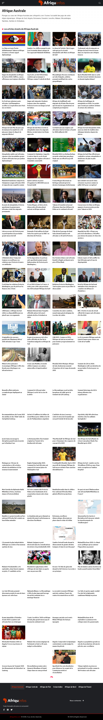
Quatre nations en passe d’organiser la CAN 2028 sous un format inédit (38, 183)
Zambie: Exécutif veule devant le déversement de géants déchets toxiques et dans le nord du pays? (64, 544)
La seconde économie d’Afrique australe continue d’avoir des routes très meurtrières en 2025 (63, 593)
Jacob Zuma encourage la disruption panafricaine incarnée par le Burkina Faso (13, 441)
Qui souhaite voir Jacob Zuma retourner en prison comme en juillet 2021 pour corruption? (88, 183)
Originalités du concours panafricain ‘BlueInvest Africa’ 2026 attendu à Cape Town (12, 339)
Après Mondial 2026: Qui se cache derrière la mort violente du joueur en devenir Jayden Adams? (89, 77)
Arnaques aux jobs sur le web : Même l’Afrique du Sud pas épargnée (63, 620)
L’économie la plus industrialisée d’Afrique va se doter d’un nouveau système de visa (13, 544)
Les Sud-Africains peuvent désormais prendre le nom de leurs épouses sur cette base (13, 593)
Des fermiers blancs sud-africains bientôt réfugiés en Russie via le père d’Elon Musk (64, 260)
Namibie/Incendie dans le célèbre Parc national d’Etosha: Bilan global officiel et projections (64, 492)
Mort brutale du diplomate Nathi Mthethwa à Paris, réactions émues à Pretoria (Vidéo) (13, 492)
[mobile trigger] (3, 3)
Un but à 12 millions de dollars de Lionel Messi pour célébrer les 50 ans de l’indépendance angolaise (38, 417)
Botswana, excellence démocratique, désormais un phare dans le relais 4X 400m (62, 518)
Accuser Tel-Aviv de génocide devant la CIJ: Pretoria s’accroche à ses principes (64, 569)
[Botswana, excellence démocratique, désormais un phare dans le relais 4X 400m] (64, 507)
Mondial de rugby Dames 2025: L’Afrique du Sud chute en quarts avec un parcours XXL (38, 569)
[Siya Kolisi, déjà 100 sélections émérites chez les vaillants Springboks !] (89, 405)
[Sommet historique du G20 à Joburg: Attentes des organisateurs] (89, 381)
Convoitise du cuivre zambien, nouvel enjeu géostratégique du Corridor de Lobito (63, 313)
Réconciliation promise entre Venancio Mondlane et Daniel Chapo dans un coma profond (37, 668)
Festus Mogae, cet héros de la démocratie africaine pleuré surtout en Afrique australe (37, 207)
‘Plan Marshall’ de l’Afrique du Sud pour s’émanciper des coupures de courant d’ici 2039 (64, 441)
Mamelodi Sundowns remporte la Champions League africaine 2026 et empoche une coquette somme (13, 183)
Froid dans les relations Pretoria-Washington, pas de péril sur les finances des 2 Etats (13, 286)
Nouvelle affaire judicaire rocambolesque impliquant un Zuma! (12, 392)
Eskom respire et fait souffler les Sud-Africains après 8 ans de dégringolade (89, 260)
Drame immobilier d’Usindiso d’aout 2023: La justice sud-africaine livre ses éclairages (11, 620)
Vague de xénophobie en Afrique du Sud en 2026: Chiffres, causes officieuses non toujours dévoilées (13, 77)
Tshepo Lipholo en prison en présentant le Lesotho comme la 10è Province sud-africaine (88, 668)
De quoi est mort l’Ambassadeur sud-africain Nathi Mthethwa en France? (88, 492)
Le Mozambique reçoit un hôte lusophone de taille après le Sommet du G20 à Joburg (63, 392)
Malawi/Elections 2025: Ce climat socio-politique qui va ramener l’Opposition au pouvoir (89, 544)
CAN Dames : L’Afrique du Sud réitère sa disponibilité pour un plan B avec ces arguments (12, 313)
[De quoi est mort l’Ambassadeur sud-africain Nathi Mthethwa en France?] (89, 480)
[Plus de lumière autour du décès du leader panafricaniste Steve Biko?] (89, 557)
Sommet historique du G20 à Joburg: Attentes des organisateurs (87, 392)
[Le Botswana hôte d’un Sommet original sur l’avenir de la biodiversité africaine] (38, 430)
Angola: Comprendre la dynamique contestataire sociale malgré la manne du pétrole (64, 644)
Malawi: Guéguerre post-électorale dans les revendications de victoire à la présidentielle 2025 (38, 544)
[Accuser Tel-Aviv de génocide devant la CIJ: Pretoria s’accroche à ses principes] (64, 557)
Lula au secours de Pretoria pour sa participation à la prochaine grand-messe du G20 (13, 233)
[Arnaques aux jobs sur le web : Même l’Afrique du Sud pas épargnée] (64, 608)
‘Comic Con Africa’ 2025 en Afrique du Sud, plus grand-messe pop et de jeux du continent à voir (38, 620)
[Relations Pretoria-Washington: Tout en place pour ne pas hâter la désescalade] (64, 275)
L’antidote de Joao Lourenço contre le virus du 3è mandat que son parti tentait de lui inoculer (63, 417)
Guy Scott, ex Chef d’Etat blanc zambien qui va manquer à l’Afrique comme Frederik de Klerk (38, 77)
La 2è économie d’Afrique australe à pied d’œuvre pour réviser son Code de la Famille (89, 339)
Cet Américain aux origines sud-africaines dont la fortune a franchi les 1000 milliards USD (64, 130)
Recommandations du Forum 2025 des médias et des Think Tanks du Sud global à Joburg (13, 417)
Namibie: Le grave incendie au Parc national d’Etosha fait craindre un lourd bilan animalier (13, 518)
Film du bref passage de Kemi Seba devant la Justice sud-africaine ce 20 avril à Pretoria (63, 233)
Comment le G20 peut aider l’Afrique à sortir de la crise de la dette (37, 392)
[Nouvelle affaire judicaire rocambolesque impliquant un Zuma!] (13, 381)
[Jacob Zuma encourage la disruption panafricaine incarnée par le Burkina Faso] (13, 430)
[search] (99, 3)
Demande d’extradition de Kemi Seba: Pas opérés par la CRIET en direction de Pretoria (38, 233)
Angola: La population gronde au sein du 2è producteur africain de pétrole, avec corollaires (89, 644)
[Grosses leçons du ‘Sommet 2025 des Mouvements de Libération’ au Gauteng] (13, 657)
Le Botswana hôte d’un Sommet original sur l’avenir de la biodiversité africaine (38, 441)
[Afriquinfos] (51, 3)
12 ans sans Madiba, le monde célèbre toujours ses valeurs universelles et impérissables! (37, 366)
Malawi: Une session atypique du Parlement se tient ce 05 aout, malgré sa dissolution (38, 644)
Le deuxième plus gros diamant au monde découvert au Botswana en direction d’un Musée (38, 518)
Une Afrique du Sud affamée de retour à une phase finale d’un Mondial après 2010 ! (88, 441)
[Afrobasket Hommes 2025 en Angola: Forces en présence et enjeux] (13, 633)
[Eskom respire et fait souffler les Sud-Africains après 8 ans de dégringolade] (89, 249)
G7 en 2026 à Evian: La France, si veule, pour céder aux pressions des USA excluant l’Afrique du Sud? (38, 286)
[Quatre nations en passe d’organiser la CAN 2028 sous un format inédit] (38, 171)
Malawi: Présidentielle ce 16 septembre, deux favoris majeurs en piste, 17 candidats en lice (13, 569)
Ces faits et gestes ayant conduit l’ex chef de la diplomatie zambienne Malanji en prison (89, 593)
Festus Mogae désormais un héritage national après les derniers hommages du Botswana (64, 183)
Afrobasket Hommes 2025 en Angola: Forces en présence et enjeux (12, 644)
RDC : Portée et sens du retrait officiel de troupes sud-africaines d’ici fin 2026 (89, 313)
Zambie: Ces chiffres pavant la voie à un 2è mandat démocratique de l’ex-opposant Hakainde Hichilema (38, 50)
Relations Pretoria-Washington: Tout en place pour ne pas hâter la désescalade (64, 286)
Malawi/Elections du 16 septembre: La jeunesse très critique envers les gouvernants (88, 620)
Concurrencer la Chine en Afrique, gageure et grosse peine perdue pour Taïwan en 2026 (89, 207)
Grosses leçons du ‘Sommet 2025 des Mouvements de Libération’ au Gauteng (13, 668)
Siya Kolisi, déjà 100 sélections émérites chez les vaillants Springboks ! (88, 417)
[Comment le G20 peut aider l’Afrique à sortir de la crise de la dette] (38, 381)
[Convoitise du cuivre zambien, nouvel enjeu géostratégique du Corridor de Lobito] (64, 302)
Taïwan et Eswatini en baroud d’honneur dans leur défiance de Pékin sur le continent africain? (63, 207)
